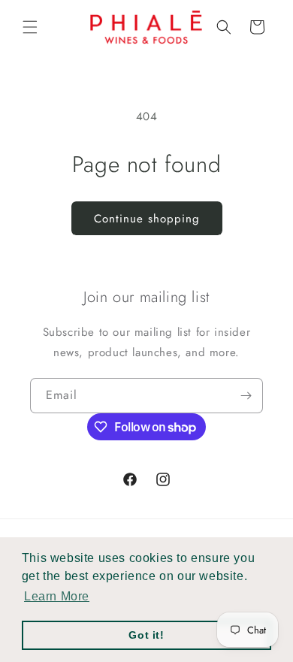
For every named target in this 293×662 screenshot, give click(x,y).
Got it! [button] (146, 635)
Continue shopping (147, 218)
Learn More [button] (56, 596)
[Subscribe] (245, 395)
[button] (30, 27)
